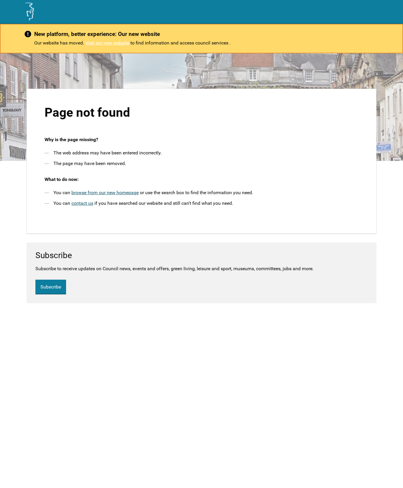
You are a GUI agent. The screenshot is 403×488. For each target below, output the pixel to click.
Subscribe (50, 287)
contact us (82, 203)
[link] (29, 11)
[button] (374, 11)
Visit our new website (107, 43)
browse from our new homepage (105, 192)
